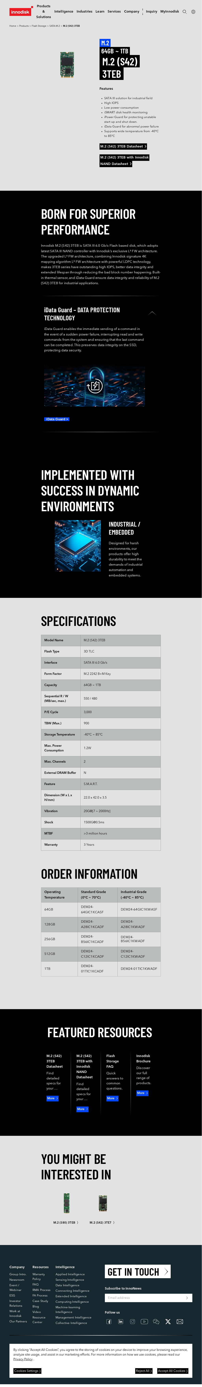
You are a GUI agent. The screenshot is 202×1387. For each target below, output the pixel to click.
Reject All (142, 1371)
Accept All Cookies (171, 1371)
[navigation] (64, 11)
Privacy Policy (23, 1359)
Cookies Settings (26, 1371)
